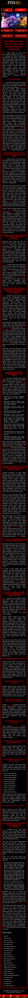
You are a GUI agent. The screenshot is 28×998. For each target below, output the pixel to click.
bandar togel (15, 527)
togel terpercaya (7, 210)
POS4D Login (6, 342)
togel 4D (9, 150)
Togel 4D (4, 264)
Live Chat (24, 997)
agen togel (11, 249)
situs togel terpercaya (20, 277)
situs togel (18, 127)
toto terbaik (7, 429)
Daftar (10, 997)
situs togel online (16, 726)
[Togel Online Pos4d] (14, 3)
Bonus (3, 997)
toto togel (17, 73)
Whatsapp (17, 997)
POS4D (4, 53)
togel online (22, 87)
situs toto (9, 201)
